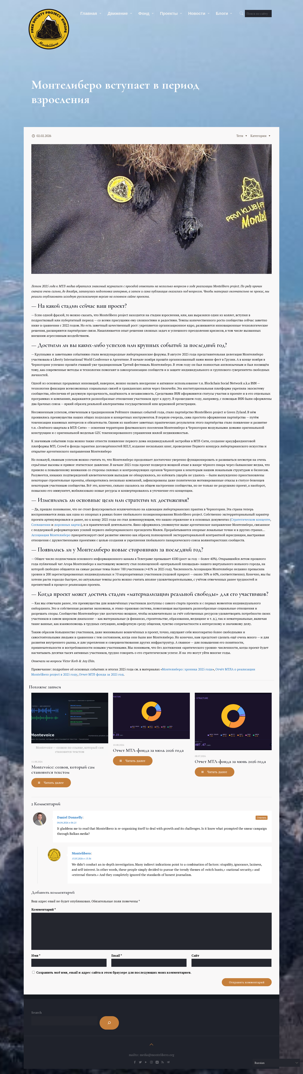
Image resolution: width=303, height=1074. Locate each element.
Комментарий (43, 909)
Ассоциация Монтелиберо (50, 535)
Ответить (261, 817)
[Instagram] (151, 1062)
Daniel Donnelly (69, 817)
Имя (35, 955)
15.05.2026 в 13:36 (81, 858)
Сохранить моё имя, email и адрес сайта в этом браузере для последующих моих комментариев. (113, 972)
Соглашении (40, 525)
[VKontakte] (157, 1062)
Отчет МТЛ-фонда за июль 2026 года (148, 750)
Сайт (195, 955)
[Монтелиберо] (48, 29)
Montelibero (81, 853)
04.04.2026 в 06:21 (66, 822)
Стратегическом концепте (250, 519)
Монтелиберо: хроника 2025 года (187, 669)
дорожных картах (67, 525)
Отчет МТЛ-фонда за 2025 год (101, 674)
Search (36, 1012)
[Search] (109, 1023)
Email (116, 955)
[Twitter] (140, 1062)
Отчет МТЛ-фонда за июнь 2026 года (230, 761)
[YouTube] (146, 1062)
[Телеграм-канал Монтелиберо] (168, 1062)
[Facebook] (135, 1062)
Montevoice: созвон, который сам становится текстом (62, 769)
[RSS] (162, 1062)
